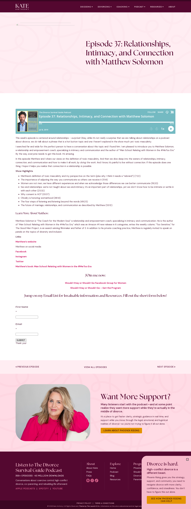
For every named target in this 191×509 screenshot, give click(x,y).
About (172, 7)
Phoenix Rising (140, 468)
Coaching (122, 7)
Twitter (20, 261)
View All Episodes (95, 367)
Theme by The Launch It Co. (89, 506)
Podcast (138, 7)
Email (19, 324)
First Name (22, 307)
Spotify (44, 488)
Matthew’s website (26, 241)
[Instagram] (92, 480)
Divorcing (104, 7)
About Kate (92, 468)
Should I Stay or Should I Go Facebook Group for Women (95, 283)
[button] (187, 459)
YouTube (57, 488)
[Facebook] (88, 480)
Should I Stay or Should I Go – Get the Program (95, 287)
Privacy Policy (84, 503)
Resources (156, 7)
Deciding (85, 7)
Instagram (21, 256)
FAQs (89, 475)
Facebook (21, 251)
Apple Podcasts (25, 488)
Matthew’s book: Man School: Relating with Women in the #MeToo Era (53, 266)
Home (113, 468)
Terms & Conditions (104, 503)
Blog (112, 475)
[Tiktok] (96, 480)
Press (89, 471)
